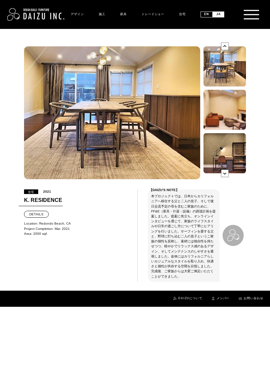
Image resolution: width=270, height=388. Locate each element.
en (206, 14)
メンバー (223, 298)
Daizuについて (190, 298)
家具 (123, 14)
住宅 (182, 14)
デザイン (77, 14)
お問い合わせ (253, 298)
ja (218, 14)
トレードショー (153, 14)
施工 (102, 14)
